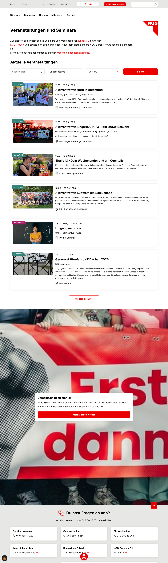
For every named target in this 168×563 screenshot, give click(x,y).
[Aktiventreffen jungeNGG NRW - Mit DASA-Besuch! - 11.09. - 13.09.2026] (84, 133)
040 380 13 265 (125, 535)
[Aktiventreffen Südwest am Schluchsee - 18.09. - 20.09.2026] (84, 200)
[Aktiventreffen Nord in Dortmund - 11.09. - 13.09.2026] (84, 97)
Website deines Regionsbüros (73, 52)
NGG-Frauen (17, 44)
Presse (13, 4)
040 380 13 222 (24, 535)
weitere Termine (84, 299)
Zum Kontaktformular (74, 552)
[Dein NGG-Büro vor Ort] (84, 557)
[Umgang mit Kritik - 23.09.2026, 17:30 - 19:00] (84, 233)
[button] (15, 15)
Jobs (35, 4)
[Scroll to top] (154, 505)
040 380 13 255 (75, 535)
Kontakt (24, 4)
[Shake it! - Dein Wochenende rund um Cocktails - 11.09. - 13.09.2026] (84, 165)
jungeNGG (83, 40)
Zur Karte (119, 552)
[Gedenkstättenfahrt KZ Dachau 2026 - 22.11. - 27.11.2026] (84, 270)
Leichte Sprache (49, 4)
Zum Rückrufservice (24, 552)
